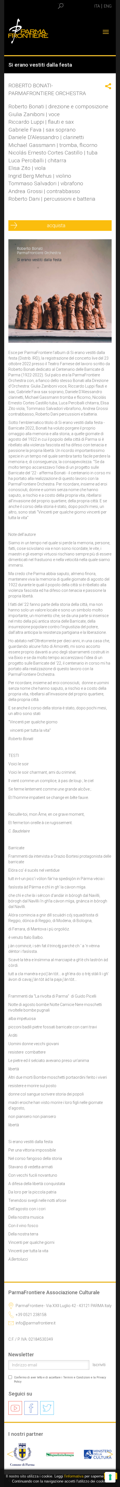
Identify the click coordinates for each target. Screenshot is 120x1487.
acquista (58, 225)
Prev (11, 1454)
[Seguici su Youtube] (15, 1408)
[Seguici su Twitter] (47, 1408)
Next (108, 1454)
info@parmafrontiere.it (36, 1323)
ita (97, 6)
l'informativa (73, 1476)
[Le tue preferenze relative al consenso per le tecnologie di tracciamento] (110, 1477)
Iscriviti (99, 1364)
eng (108, 6)
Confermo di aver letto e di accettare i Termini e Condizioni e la (60, 1379)
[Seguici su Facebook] (31, 1408)
